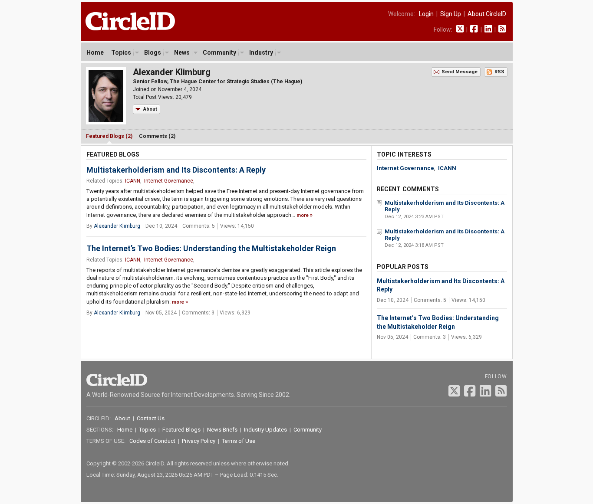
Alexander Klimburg (117, 226)
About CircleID (487, 13)
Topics (121, 52)
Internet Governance (168, 181)
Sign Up (450, 13)
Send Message (459, 72)
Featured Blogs (181, 429)
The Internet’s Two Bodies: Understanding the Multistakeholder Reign (211, 248)
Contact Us (151, 418)
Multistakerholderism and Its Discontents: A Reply (176, 169)
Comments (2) (157, 136)
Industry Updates (265, 429)
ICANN (132, 181)
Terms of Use (238, 441)
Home (95, 52)
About (150, 109)
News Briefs (222, 429)
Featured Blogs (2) (109, 136)
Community (219, 52)
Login (426, 13)
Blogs (152, 52)
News (182, 52)
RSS (499, 72)
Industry (261, 52)
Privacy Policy (198, 441)
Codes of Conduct (152, 441)
